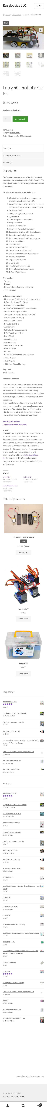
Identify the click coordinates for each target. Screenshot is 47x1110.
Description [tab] (8, 148)
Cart (36, 1104)
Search (23, 1106)
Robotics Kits (16, 15)
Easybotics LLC (14, 5)
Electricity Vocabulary (11, 421)
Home (8, 15)
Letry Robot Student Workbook (15, 424)
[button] (41, 30)
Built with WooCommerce (13, 1096)
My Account (8, 1106)
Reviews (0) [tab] (7, 162)
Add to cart (20, 119)
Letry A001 (6, 477)
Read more (23, 619)
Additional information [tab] (12, 155)
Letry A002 (27, 477)
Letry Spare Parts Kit (10, 486)
